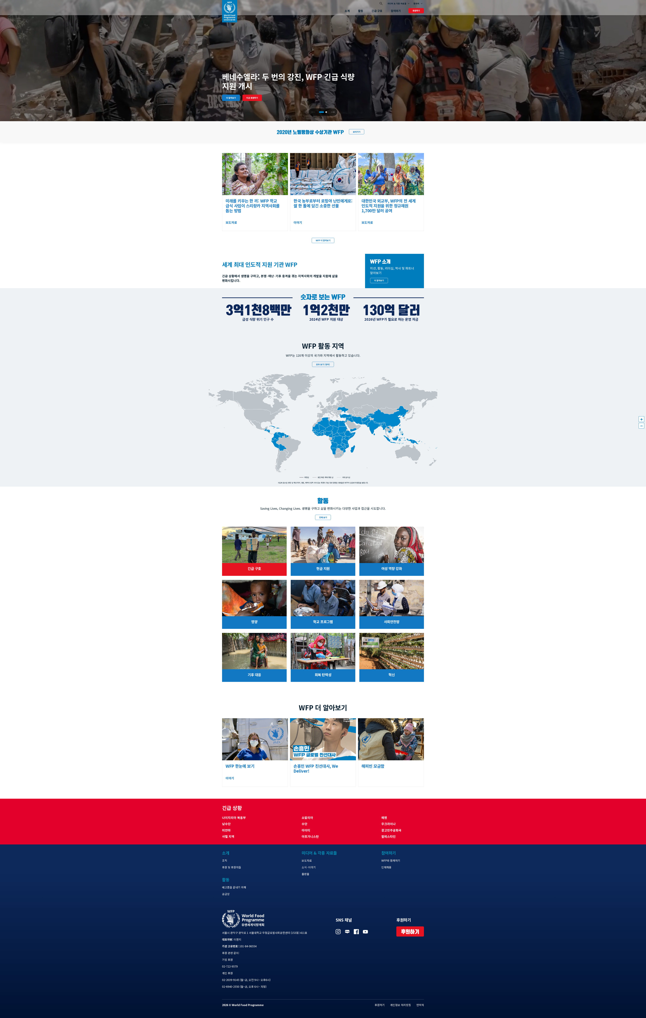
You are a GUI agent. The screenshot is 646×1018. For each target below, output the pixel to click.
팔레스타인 (388, 836)
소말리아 (307, 817)
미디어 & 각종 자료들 (397, 3)
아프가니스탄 (310, 836)
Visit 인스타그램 (338, 931)
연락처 (420, 1005)
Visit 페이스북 (356, 931)
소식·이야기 (309, 867)
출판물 (305, 874)
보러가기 (356, 131)
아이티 (306, 830)
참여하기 (396, 11)
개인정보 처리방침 (400, 1005)
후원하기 (416, 10)
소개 (347, 11)
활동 (360, 11)
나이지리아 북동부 (234, 817)
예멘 (384, 817)
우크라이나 (388, 824)
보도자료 (307, 860)
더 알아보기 (231, 97)
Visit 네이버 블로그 (347, 931)
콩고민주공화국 (391, 830)
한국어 (416, 3)
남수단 (226, 824)
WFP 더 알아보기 (323, 240)
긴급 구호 (377, 11)
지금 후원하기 (252, 97)
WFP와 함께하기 (390, 860)
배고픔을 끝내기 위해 (234, 887)
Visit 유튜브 (365, 931)
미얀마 (226, 830)
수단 (304, 824)
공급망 (226, 894)
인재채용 (386, 867)
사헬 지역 (228, 836)
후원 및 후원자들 (231, 867)
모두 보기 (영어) (323, 364)
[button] (333, 112)
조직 (224, 860)
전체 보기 (323, 517)
